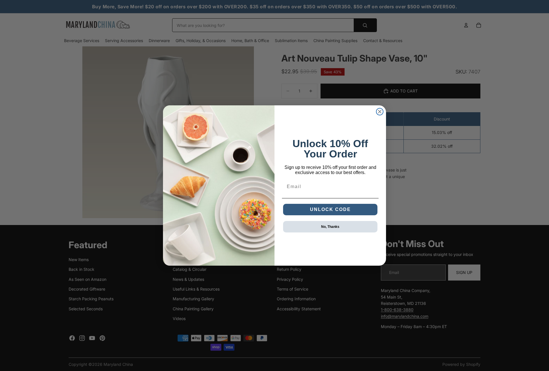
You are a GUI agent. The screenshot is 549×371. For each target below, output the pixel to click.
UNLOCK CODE (330, 209)
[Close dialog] (379, 111)
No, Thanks (330, 227)
